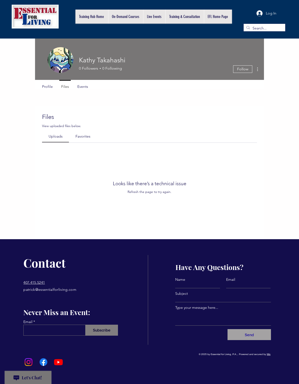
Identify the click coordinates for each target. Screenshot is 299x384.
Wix (269, 354)
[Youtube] (58, 362)
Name (180, 279)
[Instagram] (28, 362)
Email (27, 322)
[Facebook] (43, 362)
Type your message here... (196, 307)
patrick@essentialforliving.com (49, 289)
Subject (181, 293)
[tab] (55, 136)
